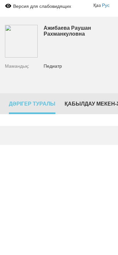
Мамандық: (17, 65)
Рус (105, 5)
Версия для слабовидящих (42, 6)
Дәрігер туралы (32, 103)
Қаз (97, 5)
